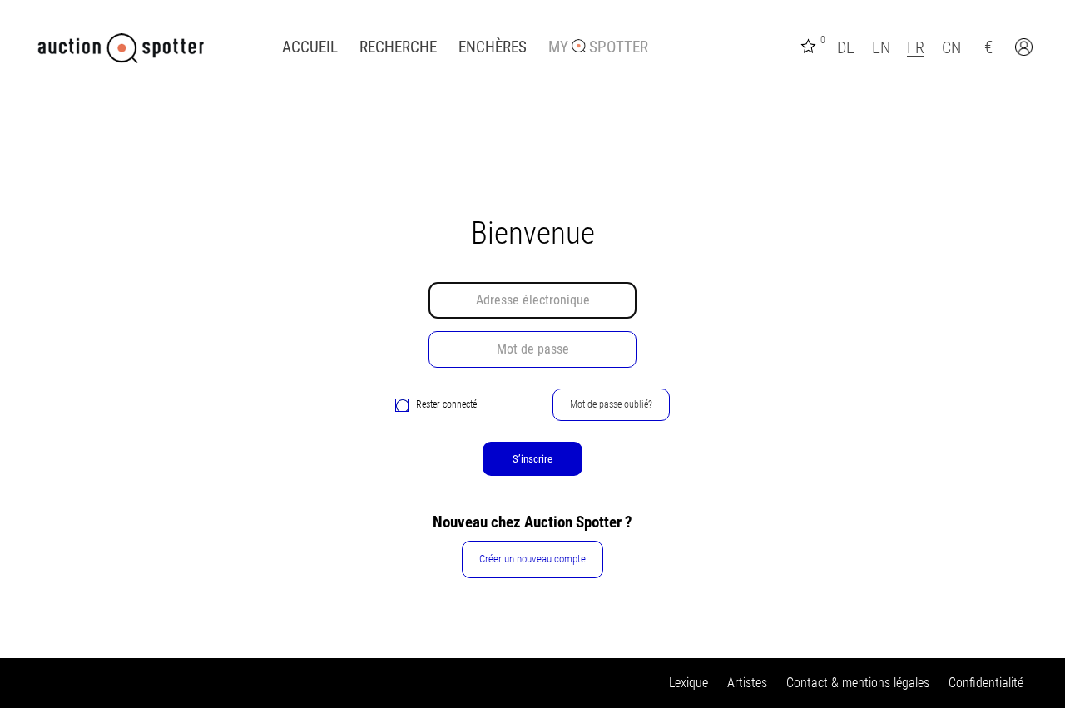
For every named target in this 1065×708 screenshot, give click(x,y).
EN (881, 47)
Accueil (310, 47)
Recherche (398, 47)
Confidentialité (986, 683)
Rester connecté (446, 404)
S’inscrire (532, 459)
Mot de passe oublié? (611, 404)
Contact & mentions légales (857, 683)
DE (845, 47)
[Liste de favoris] (810, 44)
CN (951, 47)
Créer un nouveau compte (532, 558)
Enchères (492, 47)
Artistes (747, 683)
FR (915, 47)
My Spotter (598, 47)
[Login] (1026, 49)
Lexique (688, 683)
